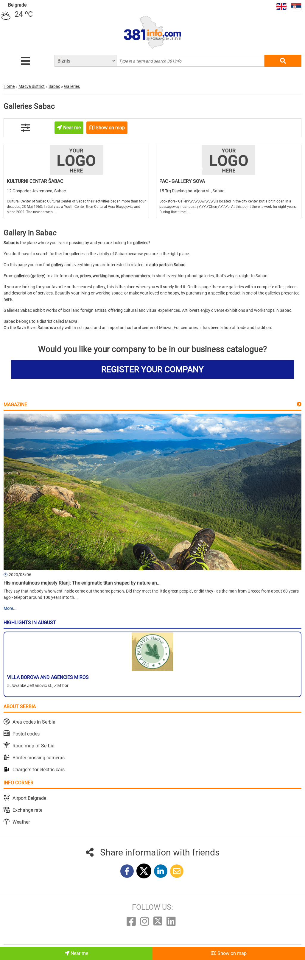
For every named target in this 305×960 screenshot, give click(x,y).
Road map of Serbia (34, 746)
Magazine (15, 404)
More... (10, 608)
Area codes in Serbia (34, 722)
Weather (21, 822)
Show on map (231, 953)
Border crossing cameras (39, 757)
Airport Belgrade (29, 798)
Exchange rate (27, 810)
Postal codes (26, 734)
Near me (78, 953)
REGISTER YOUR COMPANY (152, 369)
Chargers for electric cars (39, 769)
